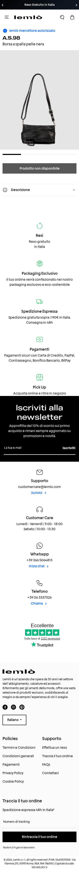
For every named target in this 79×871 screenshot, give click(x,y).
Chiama (37, 603)
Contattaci (50, 773)
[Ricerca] (62, 17)
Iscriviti (69, 448)
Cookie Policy (13, 781)
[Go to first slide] (76, 5)
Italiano (13, 720)
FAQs (46, 764)
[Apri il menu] (7, 17)
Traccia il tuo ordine (57, 756)
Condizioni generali (18, 756)
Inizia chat (37, 566)
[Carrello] (72, 17)
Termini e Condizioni (19, 748)
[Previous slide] (2, 5)
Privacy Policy (13, 773)
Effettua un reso (54, 748)
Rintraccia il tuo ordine (39, 837)
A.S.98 (11, 38)
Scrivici (37, 493)
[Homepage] (28, 17)
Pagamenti (11, 764)
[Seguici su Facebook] (5, 707)
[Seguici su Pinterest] (21, 707)
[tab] (12, 154)
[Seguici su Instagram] (13, 707)
